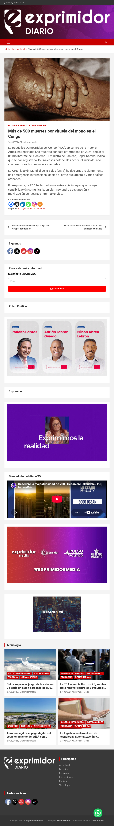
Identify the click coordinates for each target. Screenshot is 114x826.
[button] (98, 812)
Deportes (63, 769)
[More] (40, 204)
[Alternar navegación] (8, 42)
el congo (22, 208)
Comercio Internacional (19, 673)
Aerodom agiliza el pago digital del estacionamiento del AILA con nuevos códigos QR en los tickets (29, 736)
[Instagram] (34, 204)
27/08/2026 (12, 692)
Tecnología (14, 645)
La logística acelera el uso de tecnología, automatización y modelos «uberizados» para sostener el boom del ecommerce (81, 738)
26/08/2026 (66, 741)
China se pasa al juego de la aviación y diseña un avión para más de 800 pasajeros (30, 688)
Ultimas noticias (37, 125)
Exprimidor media (34, 820)
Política (63, 781)
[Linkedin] (22, 204)
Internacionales (17, 125)
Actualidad (64, 765)
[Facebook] (11, 204)
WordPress (98, 820)
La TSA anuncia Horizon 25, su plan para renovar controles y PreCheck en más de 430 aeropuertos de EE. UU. (83, 690)
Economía (64, 773)
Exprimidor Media (29, 142)
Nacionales (13, 726)
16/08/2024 (13, 142)
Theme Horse (63, 820)
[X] (16, 204)
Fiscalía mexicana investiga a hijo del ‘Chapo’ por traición (30, 227)
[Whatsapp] (28, 204)
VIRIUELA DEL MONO (36, 208)
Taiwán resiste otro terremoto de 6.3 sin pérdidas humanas (82, 227)
